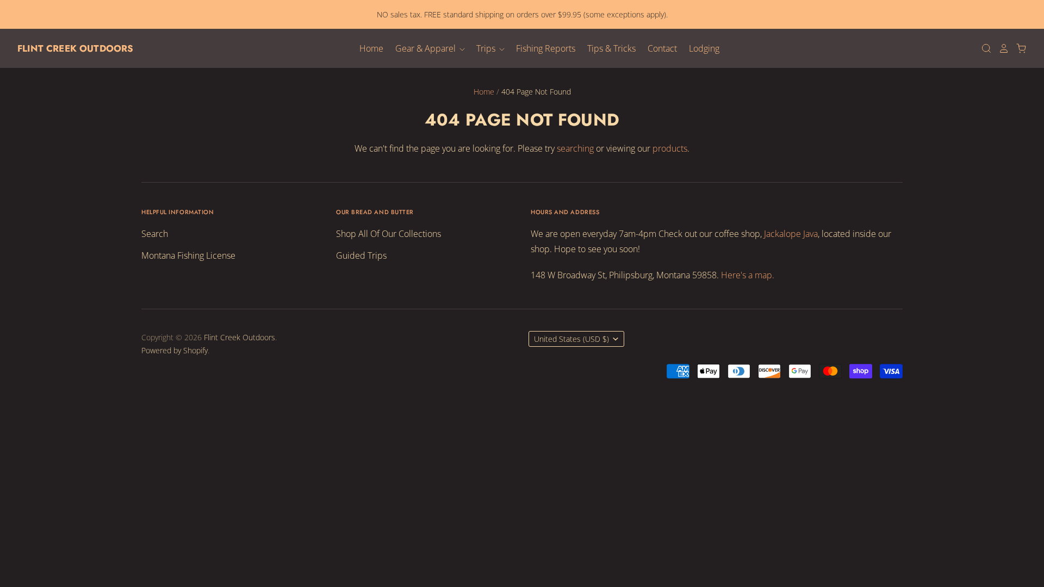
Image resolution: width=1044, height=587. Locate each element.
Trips (487, 48)
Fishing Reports (545, 48)
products (669, 148)
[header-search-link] (983, 48)
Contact (662, 48)
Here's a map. (747, 275)
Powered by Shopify (174, 350)
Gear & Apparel (426, 48)
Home (371, 48)
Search (154, 234)
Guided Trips (361, 255)
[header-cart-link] (1018, 48)
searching (575, 148)
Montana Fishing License (188, 255)
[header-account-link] (1000, 48)
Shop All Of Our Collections (388, 234)
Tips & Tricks (611, 48)
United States (571, 339)
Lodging (704, 48)
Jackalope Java (791, 234)
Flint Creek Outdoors (75, 48)
